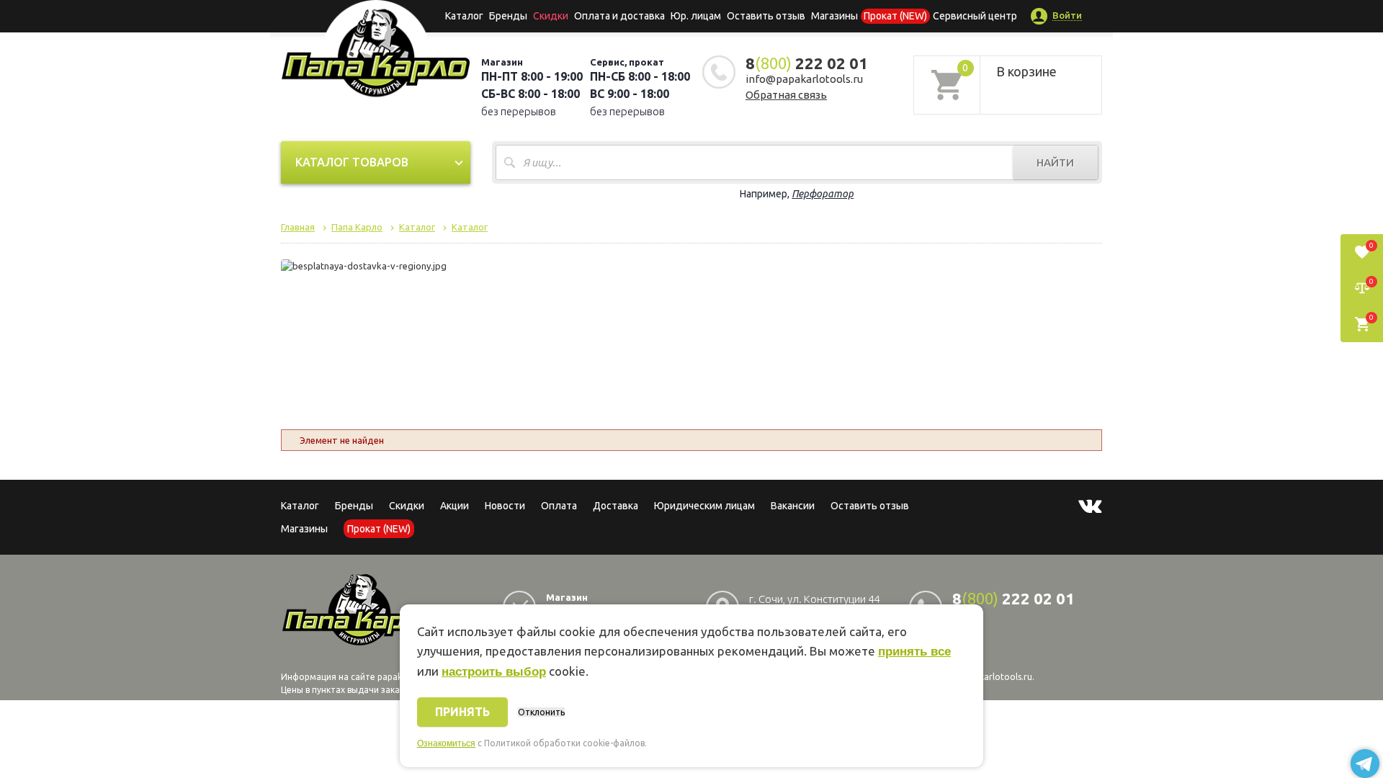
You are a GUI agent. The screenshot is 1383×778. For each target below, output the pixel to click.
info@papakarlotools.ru (804, 79)
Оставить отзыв (766, 16)
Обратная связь (786, 95)
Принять (462, 711)
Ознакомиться (446, 743)
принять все (914, 651)
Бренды (508, 16)
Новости (505, 505)
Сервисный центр (975, 16)
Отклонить (541, 712)
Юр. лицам (696, 16)
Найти (1055, 162)
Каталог (464, 16)
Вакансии (793, 505)
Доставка (615, 505)
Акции (454, 505)
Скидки (406, 505)
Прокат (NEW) (895, 16)
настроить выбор (494, 672)
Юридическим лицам (704, 505)
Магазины (304, 529)
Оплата (559, 505)
